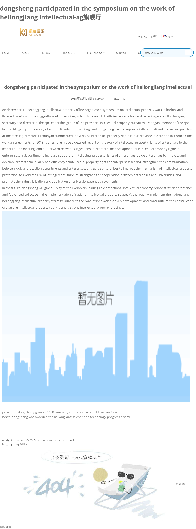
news (46, 53)
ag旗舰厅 (155, 36)
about (26, 53)
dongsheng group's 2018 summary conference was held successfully (67, 412)
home (6, 53)
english (170, 36)
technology (96, 53)
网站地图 (6, 527)
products (68, 53)
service (121, 53)
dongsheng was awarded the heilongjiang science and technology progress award (71, 417)
